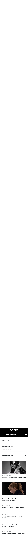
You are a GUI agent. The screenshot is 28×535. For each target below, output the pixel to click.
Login (20, 434)
